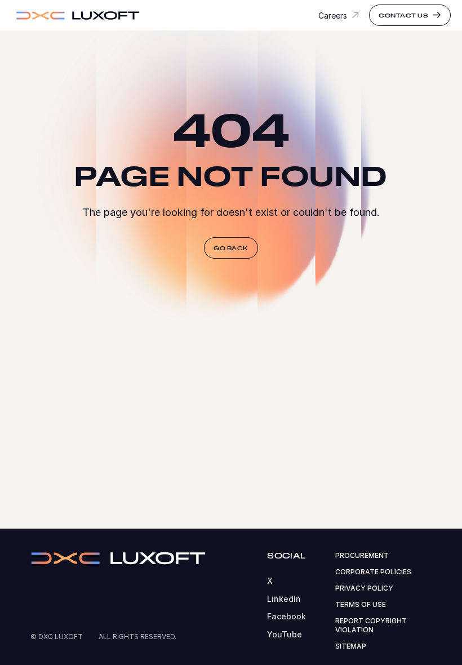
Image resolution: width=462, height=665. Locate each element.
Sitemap (350, 646)
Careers (332, 15)
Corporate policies (373, 572)
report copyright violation (371, 626)
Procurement (362, 555)
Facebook (286, 616)
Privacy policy (364, 588)
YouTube (284, 634)
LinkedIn (284, 599)
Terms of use (360, 604)
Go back (231, 248)
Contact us (403, 15)
